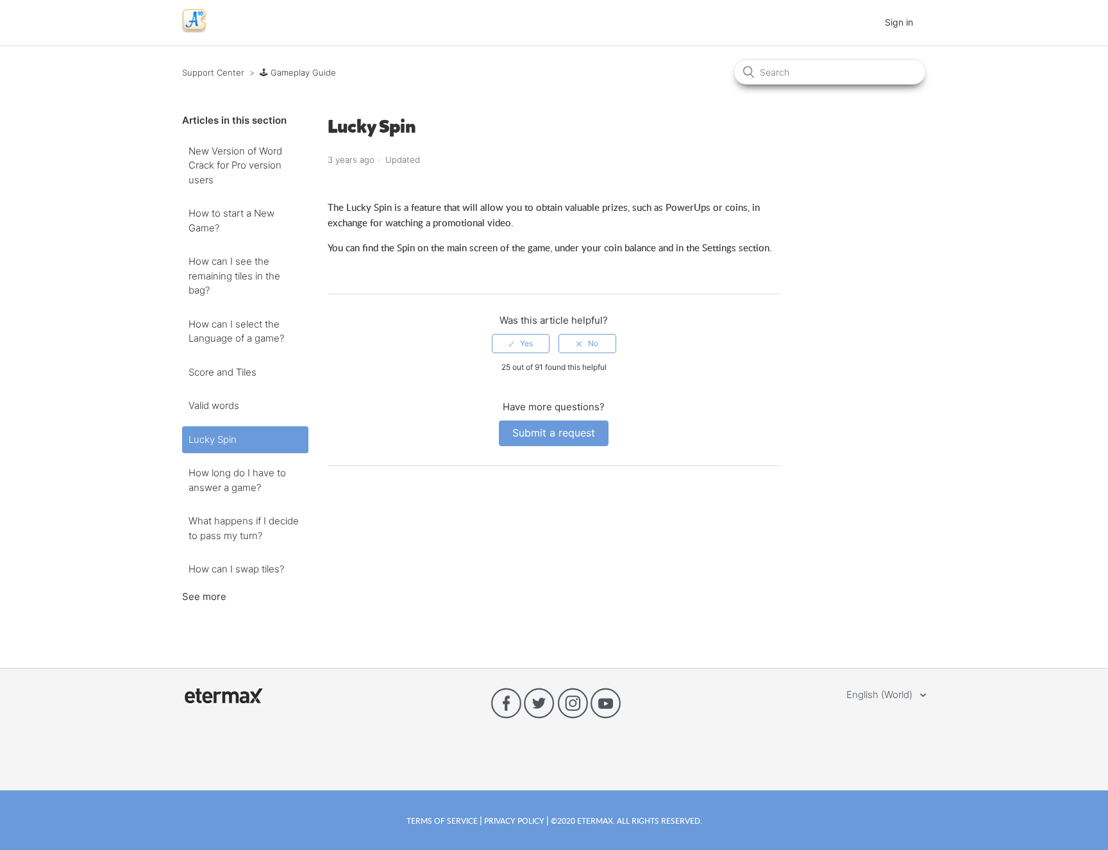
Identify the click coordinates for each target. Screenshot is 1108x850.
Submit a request (553, 432)
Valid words (214, 405)
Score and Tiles (222, 372)
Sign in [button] (899, 22)
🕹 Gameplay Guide (298, 72)
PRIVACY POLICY (514, 820)
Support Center (213, 72)
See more (204, 596)
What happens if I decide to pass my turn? (244, 528)
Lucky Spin (213, 439)
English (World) (880, 694)
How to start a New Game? (231, 220)
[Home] (194, 29)
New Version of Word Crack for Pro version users (235, 165)
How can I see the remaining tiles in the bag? (234, 275)
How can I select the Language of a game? (236, 331)
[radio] (521, 343)
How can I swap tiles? (236, 569)
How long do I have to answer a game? (237, 480)
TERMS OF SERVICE (443, 820)
